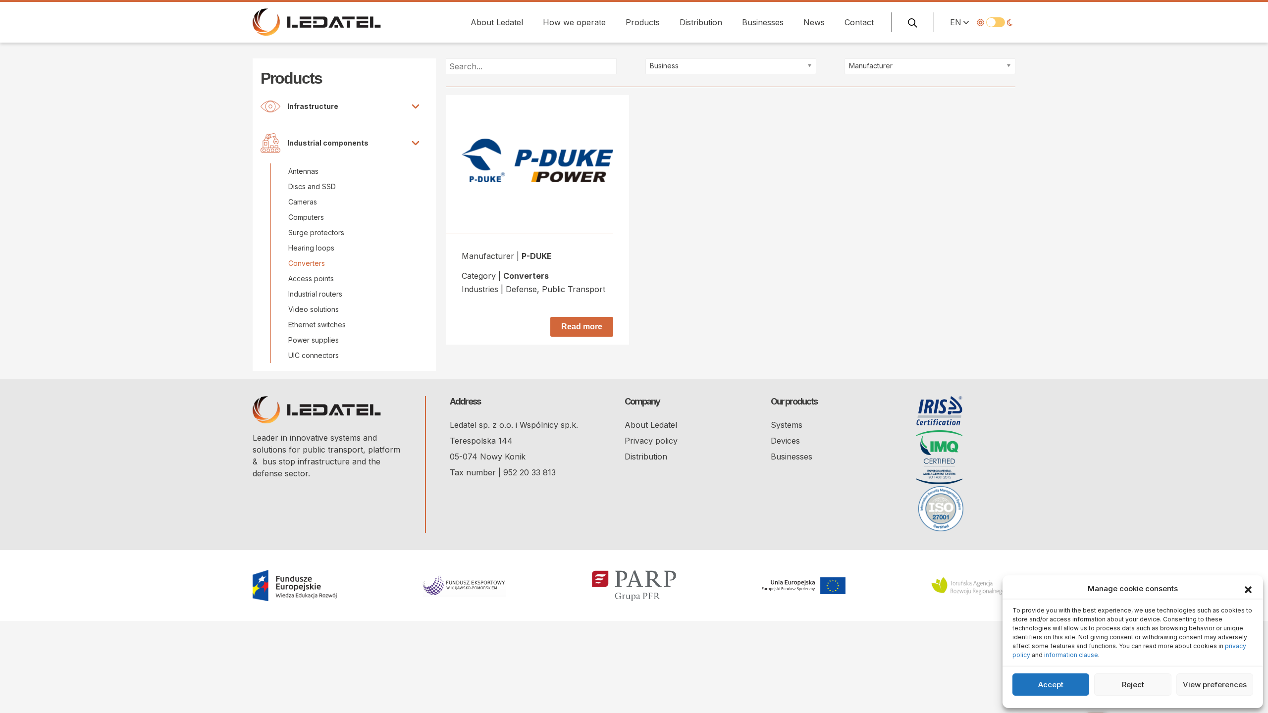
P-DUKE (537, 256)
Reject (1133, 684)
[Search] (913, 22)
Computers (306, 217)
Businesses (763, 22)
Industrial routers (315, 294)
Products (643, 22)
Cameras (302, 202)
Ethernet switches (317, 324)
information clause (1071, 655)
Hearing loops (311, 248)
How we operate (574, 22)
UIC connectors (313, 355)
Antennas (303, 171)
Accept (1050, 684)
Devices (785, 441)
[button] (1248, 589)
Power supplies (313, 340)
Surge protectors (316, 232)
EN (955, 22)
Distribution (701, 22)
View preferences (1215, 684)
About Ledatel (497, 22)
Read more (581, 326)
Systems (786, 425)
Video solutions (313, 309)
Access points (311, 278)
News (814, 22)
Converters (306, 263)
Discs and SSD (312, 186)
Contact (859, 22)
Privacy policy (651, 441)
